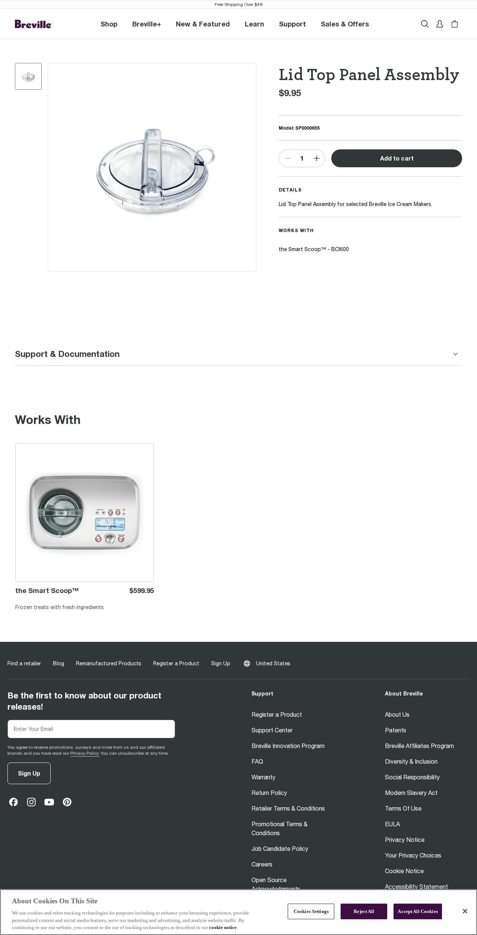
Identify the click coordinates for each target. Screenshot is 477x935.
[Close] (465, 911)
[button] (146, 24)
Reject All (364, 911)
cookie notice (223, 927)
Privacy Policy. (84, 753)
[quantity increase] (316, 158)
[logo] (33, 24)
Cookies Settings (311, 911)
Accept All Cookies (417, 911)
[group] (28, 76)
